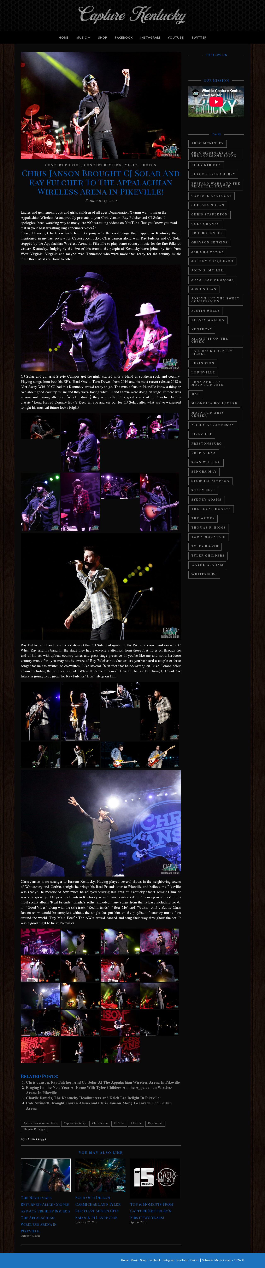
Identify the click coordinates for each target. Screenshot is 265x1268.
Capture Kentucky (75, 1124)
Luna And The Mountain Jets (207, 383)
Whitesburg (204, 574)
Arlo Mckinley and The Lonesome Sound (214, 154)
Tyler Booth (205, 546)
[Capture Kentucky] (132, 15)
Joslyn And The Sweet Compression (215, 300)
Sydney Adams (206, 500)
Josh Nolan (204, 289)
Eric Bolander (207, 233)
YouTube (176, 37)
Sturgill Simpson (210, 481)
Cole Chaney (205, 224)
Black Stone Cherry (213, 174)
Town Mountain (208, 537)
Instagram (150, 37)
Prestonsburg (206, 444)
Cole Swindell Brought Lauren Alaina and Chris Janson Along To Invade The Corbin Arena (99, 1105)
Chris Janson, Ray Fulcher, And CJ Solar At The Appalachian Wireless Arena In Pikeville (103, 1083)
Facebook (124, 37)
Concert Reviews (103, 165)
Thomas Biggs (36, 1139)
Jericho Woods (207, 252)
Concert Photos (63, 165)
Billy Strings (206, 165)
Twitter (199, 37)
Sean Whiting (206, 463)
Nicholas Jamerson (212, 425)
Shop (102, 37)
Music (81, 37)
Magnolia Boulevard (214, 404)
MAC (195, 394)
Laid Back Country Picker (211, 352)
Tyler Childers (208, 556)
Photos (148, 165)
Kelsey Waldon (208, 320)
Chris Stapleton (209, 215)
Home (64, 37)
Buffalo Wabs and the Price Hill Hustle (215, 185)
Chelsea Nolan (207, 205)
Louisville (203, 373)
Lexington (202, 363)
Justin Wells (205, 311)
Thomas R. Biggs (34, 1129)
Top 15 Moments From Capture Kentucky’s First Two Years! (151, 1211)
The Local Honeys (211, 509)
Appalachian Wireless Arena (40, 1124)
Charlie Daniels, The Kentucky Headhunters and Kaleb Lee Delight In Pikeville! (93, 1098)
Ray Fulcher (155, 1124)
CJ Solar (119, 1124)
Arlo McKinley (207, 144)
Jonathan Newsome (212, 280)
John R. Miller (207, 271)
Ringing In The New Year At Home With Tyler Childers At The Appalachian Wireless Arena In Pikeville (99, 1090)
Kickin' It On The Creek (209, 340)
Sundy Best (203, 491)
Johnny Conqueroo (212, 261)
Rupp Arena (203, 453)
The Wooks (203, 518)
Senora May (204, 472)
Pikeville (136, 1124)
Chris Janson (100, 1124)
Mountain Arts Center (207, 414)
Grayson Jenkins (209, 243)
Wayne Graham (207, 565)
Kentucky (201, 330)
